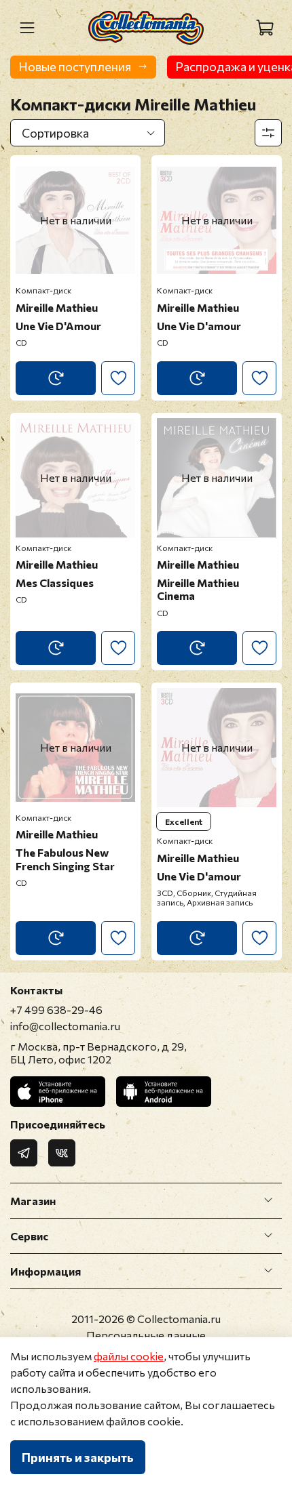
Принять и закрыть (78, 1457)
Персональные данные (146, 1334)
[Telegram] (23, 1152)
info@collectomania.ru (65, 1025)
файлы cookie (129, 1355)
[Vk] (61, 1152)
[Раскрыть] (268, 1200)
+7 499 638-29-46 (56, 1009)
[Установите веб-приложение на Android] (163, 1091)
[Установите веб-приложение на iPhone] (57, 1091)
